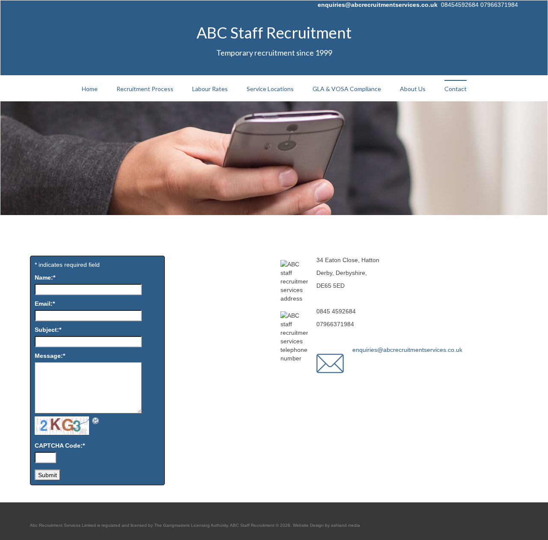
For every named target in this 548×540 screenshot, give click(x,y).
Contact (455, 88)
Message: (50, 355)
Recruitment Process (144, 88)
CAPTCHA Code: (60, 445)
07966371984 (499, 4)
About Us (413, 88)
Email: (45, 303)
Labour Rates (210, 88)
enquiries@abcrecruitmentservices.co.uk (378, 4)
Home (90, 88)
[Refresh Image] (96, 420)
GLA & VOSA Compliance (347, 88)
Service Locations (270, 88)
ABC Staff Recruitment (274, 32)
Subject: (48, 329)
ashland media (345, 525)
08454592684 (460, 4)
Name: (45, 277)
